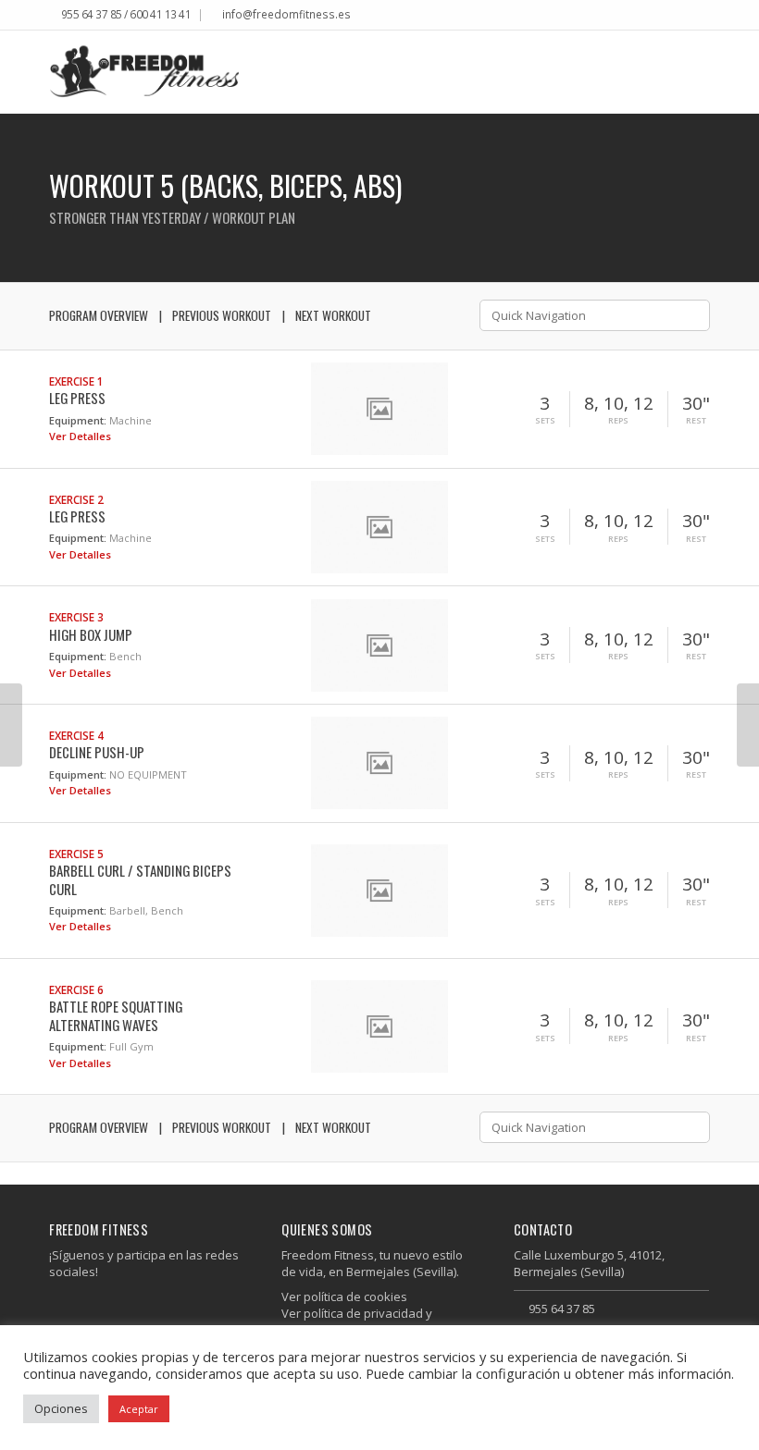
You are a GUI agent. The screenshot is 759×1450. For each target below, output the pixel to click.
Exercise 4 (76, 735)
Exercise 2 (76, 499)
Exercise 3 (76, 616)
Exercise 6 (76, 989)
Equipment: (77, 420)
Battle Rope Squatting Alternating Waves (115, 1015)
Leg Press (77, 397)
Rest (696, 420)
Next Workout (333, 315)
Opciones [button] (61, 1408)
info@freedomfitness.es (286, 13)
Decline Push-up (96, 752)
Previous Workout (221, 315)
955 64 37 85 (562, 1308)
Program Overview (98, 315)
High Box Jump (90, 634)
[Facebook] (691, 16)
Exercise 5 (76, 853)
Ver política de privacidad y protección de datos (356, 1321)
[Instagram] (705, 16)
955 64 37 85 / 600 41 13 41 (126, 13)
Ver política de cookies (344, 1296)
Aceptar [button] (138, 1409)
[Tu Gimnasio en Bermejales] (144, 72)
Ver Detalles (81, 436)
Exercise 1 (76, 381)
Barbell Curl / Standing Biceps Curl (140, 879)
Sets (545, 420)
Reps (618, 420)
